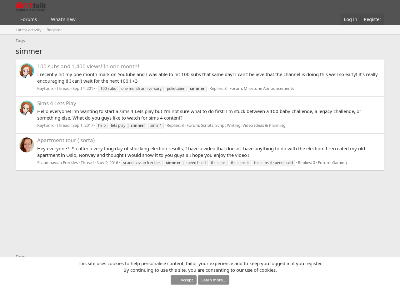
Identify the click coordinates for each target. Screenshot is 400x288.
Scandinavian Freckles (57, 162)
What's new (63, 19)
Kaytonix (45, 88)
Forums (28, 19)
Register (54, 30)
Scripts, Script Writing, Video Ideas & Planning (243, 125)
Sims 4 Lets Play (56, 103)
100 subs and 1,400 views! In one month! (88, 66)
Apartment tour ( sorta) (66, 140)
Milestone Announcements (269, 88)
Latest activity (29, 30)
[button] (42, 19)
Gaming (339, 162)
